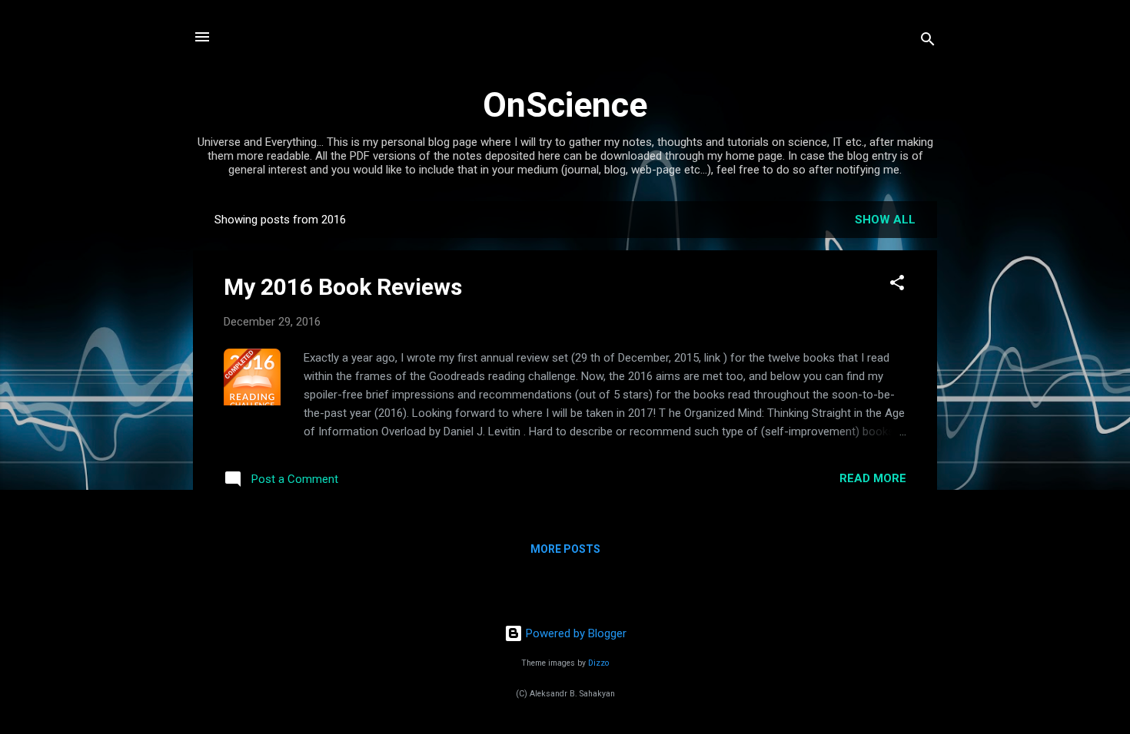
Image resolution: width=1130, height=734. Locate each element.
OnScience (565, 104)
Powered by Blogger (574, 633)
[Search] (928, 41)
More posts (565, 549)
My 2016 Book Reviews (343, 286)
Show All (885, 219)
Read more (872, 478)
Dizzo (598, 663)
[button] (897, 285)
